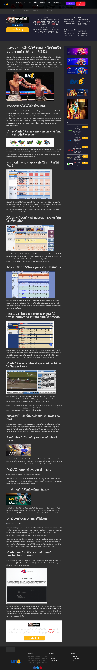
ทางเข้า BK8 (27, 2)
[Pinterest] (40, 667)
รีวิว (49, 2)
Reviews (13, 11)
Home (8, 11)
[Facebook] (34, 667)
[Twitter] (37, 667)
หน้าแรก (18, 2)
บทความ (42, 2)
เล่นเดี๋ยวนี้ (16, 30)
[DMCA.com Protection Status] (10, 649)
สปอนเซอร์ (56, 2)
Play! (85, 127)
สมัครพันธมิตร (38, 6)
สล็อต (35, 2)
